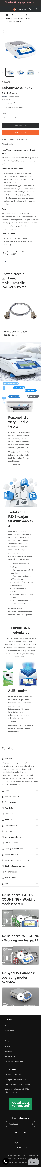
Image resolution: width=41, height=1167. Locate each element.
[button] (4, 8)
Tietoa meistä (10, 1031)
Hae (6, 1025)
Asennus (8, 1036)
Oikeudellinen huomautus (26, 1162)
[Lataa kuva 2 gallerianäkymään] (20, 71)
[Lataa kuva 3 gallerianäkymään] (30, 71)
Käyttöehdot (22, 1158)
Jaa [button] (5, 261)
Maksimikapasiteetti (8, 103)
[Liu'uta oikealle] (38, 72)
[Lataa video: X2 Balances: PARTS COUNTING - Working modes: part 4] (20, 918)
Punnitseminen (11, 19)
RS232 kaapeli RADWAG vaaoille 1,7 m (16, 332)
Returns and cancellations (14, 1061)
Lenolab (11, 15)
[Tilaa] (32, 1124)
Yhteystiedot (13, 1162)
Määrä (4, 113)
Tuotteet (8, 1046)
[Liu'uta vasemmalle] (2, 72)
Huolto (7, 1041)
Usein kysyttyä (10, 1051)
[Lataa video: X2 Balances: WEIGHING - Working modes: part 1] (20, 955)
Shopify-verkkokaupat (19, 1155)
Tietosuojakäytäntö (10, 1158)
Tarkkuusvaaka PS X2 (14, 22)
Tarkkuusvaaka (25, 19)
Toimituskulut (5, 96)
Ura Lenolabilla (10, 1056)
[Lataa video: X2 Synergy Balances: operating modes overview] (20, 996)
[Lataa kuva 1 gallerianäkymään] (10, 71)
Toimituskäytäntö (33, 1158)
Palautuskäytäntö (33, 1155)
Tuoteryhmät (22, 15)
